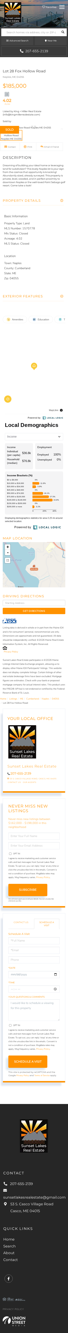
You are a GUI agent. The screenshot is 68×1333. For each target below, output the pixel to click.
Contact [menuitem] (10, 1260)
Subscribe (28, 889)
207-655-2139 (36, 51)
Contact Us (14, 782)
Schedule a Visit (46, 924)
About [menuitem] (9, 1253)
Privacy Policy (11, 651)
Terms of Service (42, 1075)
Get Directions (34, 610)
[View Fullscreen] (7, 560)
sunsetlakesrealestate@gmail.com (34, 1197)
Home (3, 698)
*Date (11, 968)
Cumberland (32, 698)
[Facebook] (9, 1279)
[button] (63, 32)
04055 (55, 698)
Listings (13, 698)
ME (21, 698)
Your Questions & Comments (26, 996)
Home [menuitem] (9, 1239)
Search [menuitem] (9, 1246)
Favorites (50, 7)
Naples (45, 698)
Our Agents (29, 782)
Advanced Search (18, 40)
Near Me (52, 40)
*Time (11, 982)
